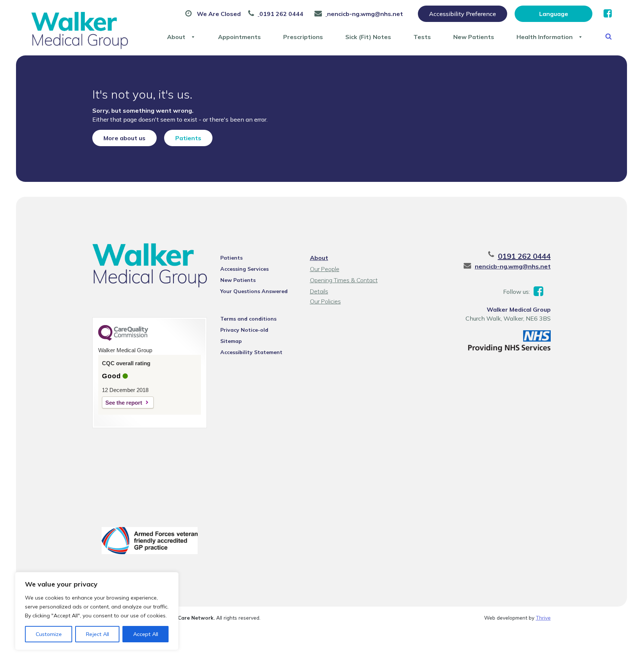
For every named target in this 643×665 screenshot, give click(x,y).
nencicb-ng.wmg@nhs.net (513, 266)
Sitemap (231, 341)
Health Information (544, 37)
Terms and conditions (248, 318)
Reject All (97, 634)
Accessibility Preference (462, 13)
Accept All (145, 634)
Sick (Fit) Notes (368, 37)
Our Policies (325, 301)
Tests (422, 37)
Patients (188, 138)
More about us (124, 138)
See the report (123, 402)
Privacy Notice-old (244, 330)
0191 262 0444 (524, 256)
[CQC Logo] (123, 339)
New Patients (473, 37)
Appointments (239, 37)
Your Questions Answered (254, 291)
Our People (324, 269)
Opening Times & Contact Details (344, 281)
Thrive (543, 617)
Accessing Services (244, 269)
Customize (49, 634)
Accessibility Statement (251, 352)
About (176, 37)
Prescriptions (303, 37)
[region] (97, 611)
